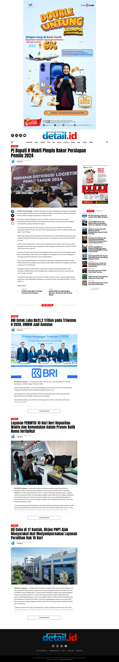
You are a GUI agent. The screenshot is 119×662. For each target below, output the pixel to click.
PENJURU (59, 142)
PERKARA (73, 142)
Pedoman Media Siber (54, 650)
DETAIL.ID (20, 161)
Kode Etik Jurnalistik (42, 650)
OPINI (53, 142)
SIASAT (78, 142)
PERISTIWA (66, 142)
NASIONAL (43, 142)
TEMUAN (91, 142)
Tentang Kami (70, 650)
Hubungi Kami (79, 650)
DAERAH (36, 142)
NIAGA (48, 142)
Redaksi (63, 650)
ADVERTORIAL (29, 142)
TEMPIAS (85, 142)
